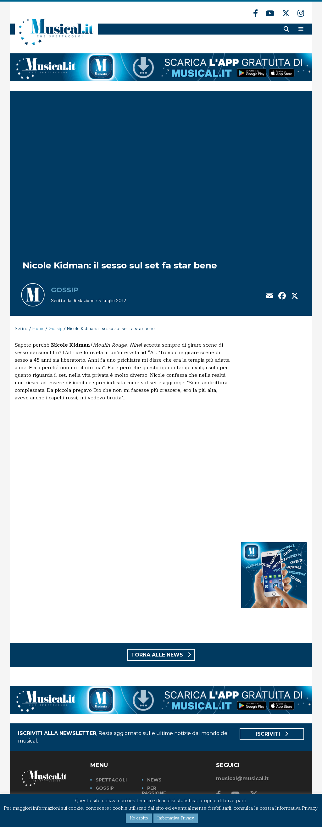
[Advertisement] (274, 435)
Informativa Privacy (175, 818)
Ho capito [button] (139, 818)
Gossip (64, 290)
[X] (294, 296)
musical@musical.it (242, 778)
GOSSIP (105, 788)
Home (38, 328)
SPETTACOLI (111, 780)
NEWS (154, 780)
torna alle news (158, 655)
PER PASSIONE (154, 790)
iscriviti (269, 734)
